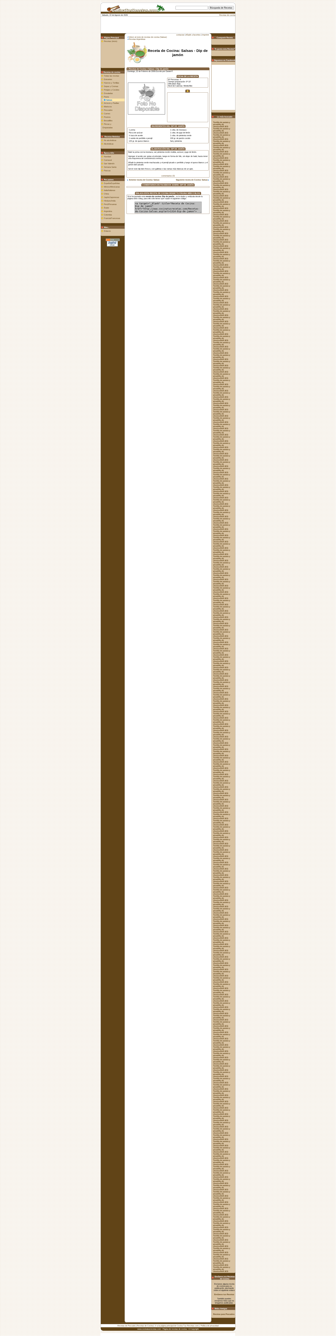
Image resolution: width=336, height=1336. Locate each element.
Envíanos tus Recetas (224, 1294)
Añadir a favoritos (193, 35)
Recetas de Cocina (145, 1326)
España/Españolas (112, 183)
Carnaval (108, 160)
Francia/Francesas (112, 218)
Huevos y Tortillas (111, 83)
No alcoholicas (110, 140)
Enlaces (107, 231)
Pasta (106, 97)
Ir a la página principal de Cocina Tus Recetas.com (176, 1326)
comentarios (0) (168, 176)
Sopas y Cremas (111, 86)
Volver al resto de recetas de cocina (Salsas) (148, 37)
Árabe (106, 208)
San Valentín (109, 164)
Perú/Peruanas (110, 204)
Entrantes (108, 79)
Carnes (107, 114)
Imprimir (205, 35)
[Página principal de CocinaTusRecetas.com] (134, 11)
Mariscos (108, 107)
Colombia (108, 215)
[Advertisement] (174, 15)
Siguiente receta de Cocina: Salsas (192, 180)
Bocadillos (108, 121)
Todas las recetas (111, 76)
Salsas (109, 100)
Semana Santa (110, 167)
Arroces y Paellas (111, 103)
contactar (180, 35)
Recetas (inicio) (110, 41)
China (106, 194)
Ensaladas (108, 93)
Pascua (107, 170)
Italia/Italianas (109, 190)
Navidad (107, 157)
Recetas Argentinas (137, 39)
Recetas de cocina (227, 15)
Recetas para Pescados (223, 1314)
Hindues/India (109, 201)
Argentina (108, 211)
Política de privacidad (210, 1326)
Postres (107, 117)
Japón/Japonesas (111, 197)
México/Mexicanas (112, 187)
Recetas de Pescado (126, 1326)
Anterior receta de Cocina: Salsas (143, 180)
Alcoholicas (109, 144)
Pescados (108, 110)
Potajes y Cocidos (111, 90)
